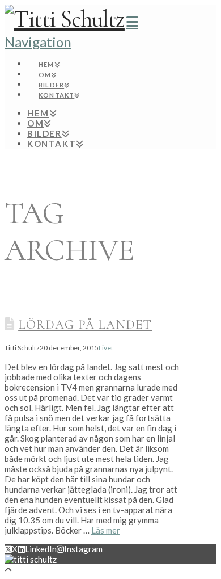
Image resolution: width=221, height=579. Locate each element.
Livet (106, 347)
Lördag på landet (85, 324)
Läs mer (105, 530)
